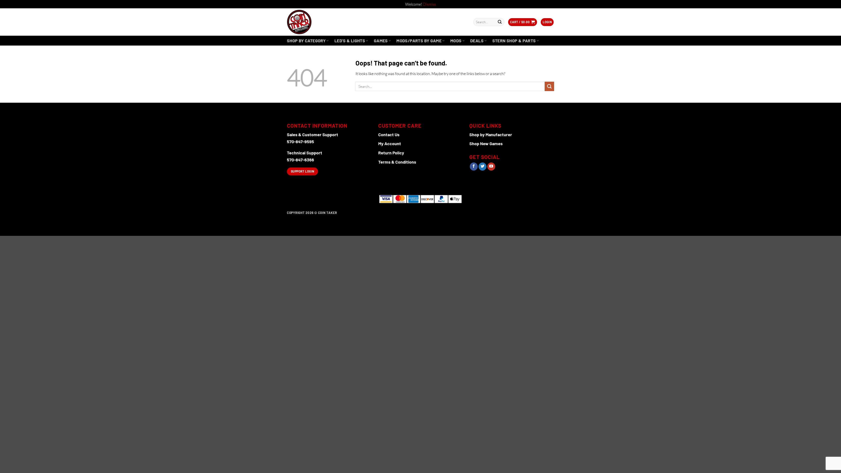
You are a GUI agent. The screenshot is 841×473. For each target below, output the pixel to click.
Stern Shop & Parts (514, 40)
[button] (522, 22)
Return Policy (391, 152)
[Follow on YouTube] (491, 166)
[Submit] (500, 22)
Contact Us (388, 134)
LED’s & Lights (349, 40)
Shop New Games (486, 143)
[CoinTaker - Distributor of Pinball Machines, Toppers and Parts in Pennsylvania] (311, 22)
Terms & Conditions (397, 161)
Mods (456, 40)
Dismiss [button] (429, 4)
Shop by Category (306, 40)
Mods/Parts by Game (419, 40)
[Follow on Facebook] (474, 166)
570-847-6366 (300, 159)
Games (381, 40)
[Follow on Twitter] (482, 166)
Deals (477, 40)
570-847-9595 (300, 141)
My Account (389, 143)
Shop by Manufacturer (490, 134)
